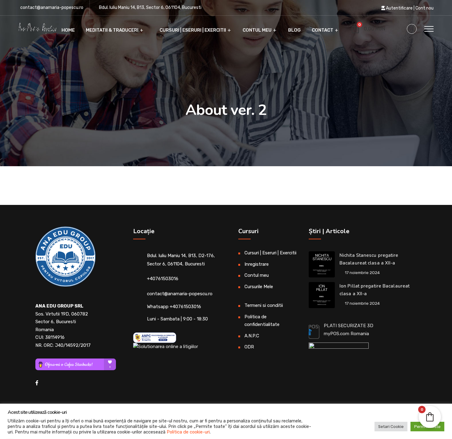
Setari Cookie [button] (391, 426)
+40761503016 (162, 278)
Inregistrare (256, 264)
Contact (322, 30)
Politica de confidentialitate (262, 320)
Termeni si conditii (263, 305)
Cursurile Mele (258, 286)
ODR (249, 347)
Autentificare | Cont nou (409, 8)
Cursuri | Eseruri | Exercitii (192, 30)
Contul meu (257, 30)
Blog (294, 30)
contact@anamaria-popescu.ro (51, 7)
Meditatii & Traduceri (112, 30)
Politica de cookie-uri (188, 432)
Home (68, 30)
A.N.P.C (251, 336)
